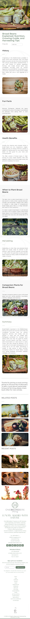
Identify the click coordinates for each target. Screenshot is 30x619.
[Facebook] (20, 545)
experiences (16, 584)
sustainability (15, 591)
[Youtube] (12, 545)
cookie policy (15, 595)
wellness (16, 579)
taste (15, 583)
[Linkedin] (17, 545)
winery (16, 581)
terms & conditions (16, 598)
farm (15, 576)
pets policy (16, 597)
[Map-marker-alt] (7, 545)
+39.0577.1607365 (15, 541)
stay (16, 578)
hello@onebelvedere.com (15, 542)
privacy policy (16, 594)
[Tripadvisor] (23, 545)
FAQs (15, 592)
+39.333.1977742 (15, 539)
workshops (16, 600)
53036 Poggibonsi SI (15, 537)
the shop (15, 589)
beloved (16, 587)
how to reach (15, 556)
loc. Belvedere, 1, (15, 535)
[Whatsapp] (10, 545)
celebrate (15, 586)
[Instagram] (15, 545)
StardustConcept (15, 617)
